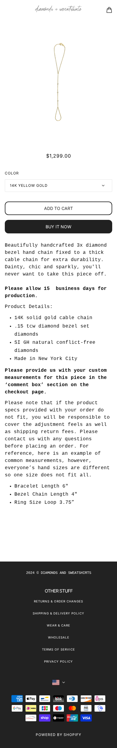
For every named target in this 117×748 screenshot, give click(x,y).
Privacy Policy (58, 661)
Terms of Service (58, 649)
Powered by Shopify (58, 734)
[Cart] (109, 10)
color (12, 173)
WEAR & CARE (58, 625)
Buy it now (58, 226)
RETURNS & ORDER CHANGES (58, 601)
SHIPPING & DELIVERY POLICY (58, 613)
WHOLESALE (58, 637)
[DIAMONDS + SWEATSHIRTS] (58, 10)
